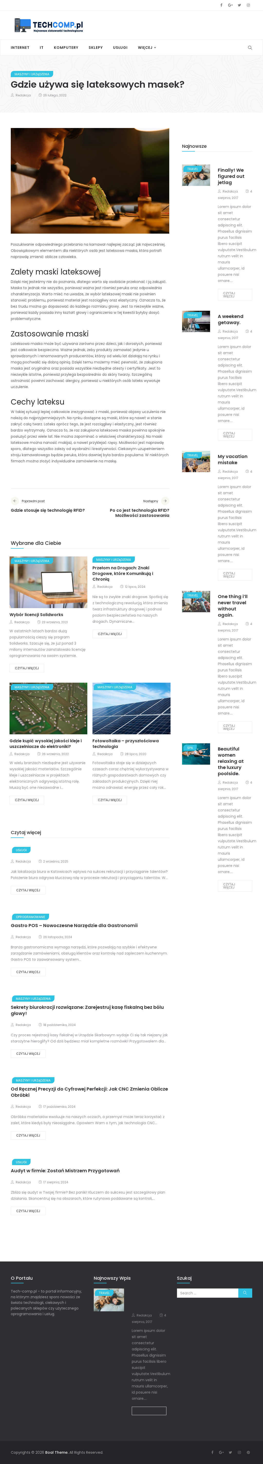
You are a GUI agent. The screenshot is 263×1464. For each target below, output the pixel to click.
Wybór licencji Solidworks (36, 615)
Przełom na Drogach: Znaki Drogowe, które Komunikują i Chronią (122, 573)
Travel (192, 169)
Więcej (145, 47)
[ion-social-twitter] (239, 5)
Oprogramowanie (30, 917)
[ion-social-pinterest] (248, 1452)
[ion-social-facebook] (221, 5)
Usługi (120, 47)
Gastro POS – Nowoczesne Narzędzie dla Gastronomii (74, 925)
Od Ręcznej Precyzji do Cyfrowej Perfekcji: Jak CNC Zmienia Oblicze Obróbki (89, 1092)
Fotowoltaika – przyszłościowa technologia (125, 743)
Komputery (66, 47)
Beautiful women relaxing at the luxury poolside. (231, 761)
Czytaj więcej (27, 668)
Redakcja (23, 95)
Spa (190, 748)
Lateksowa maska (27, 343)
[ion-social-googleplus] (230, 5)
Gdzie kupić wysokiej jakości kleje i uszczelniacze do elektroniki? (46, 743)
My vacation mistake (233, 459)
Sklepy (96, 47)
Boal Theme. (56, 1452)
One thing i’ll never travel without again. (233, 605)
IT (42, 47)
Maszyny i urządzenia (32, 74)
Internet (20, 47)
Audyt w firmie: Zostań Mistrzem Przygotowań (65, 1170)
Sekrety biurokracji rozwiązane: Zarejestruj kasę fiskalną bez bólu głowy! (87, 1010)
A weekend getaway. (230, 319)
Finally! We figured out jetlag (231, 176)
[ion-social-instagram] (248, 5)
